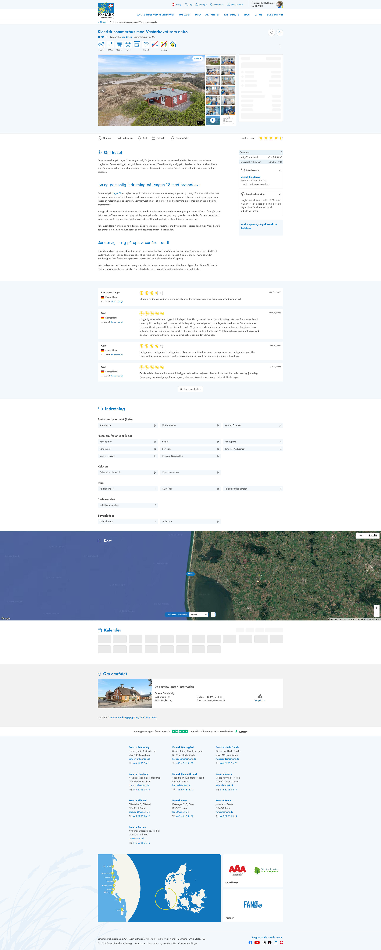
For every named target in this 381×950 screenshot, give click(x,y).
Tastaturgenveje (335, 619)
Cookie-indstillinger (187, 943)
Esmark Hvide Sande (227, 747)
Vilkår (378, 619)
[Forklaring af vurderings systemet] (103, 37)
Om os (258, 14)
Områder (184, 14)
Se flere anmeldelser (190, 389)
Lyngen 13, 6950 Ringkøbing (142, 717)
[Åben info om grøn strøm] (171, 46)
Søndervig (127, 37)
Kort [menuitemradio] (361, 535)
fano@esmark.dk (180, 812)
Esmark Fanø (179, 800)
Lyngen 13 (117, 193)
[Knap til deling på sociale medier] (271, 32)
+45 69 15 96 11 (213, 697)
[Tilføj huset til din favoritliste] (279, 32)
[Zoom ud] (377, 614)
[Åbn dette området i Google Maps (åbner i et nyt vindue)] (6, 618)
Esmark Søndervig (250, 177)
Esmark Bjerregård (183, 747)
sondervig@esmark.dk (214, 700)
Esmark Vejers (224, 774)
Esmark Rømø (223, 800)
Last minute (231, 14)
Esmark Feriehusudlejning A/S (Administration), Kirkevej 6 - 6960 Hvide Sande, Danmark (142, 938)
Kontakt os (140, 943)
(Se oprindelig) (117, 301)
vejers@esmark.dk (224, 785)
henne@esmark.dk (181, 785)
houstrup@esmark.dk (139, 785)
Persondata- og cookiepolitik (161, 943)
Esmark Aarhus (137, 827)
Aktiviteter (212, 14)
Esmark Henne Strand (184, 774)
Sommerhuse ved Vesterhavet (155, 14)
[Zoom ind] (377, 608)
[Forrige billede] (103, 90)
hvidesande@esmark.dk (227, 759)
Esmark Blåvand (138, 800)
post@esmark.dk (137, 838)
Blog (247, 14)
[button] (190, 574)
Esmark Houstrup (138, 774)
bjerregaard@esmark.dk (184, 759)
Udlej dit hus (275, 14)
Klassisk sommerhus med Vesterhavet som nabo (138, 22)
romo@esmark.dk (224, 812)
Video (196, 58)
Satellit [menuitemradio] (372, 535)
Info (198, 14)
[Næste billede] (279, 45)
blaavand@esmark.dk (139, 812)
